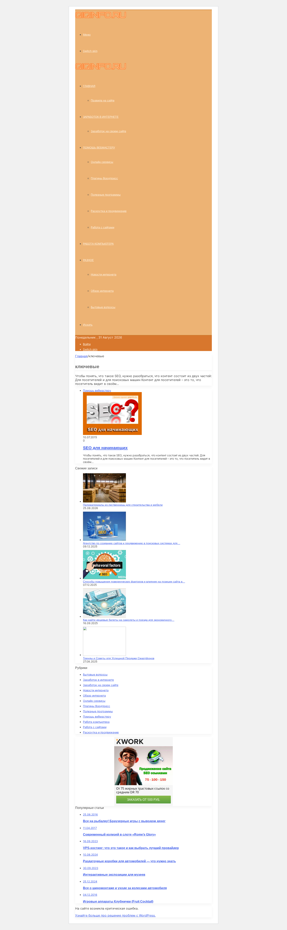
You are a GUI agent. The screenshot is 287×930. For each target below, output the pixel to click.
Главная (81, 356)
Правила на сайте (102, 100)
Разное (88, 260)
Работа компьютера (98, 243)
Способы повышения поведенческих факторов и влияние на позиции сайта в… (134, 581)
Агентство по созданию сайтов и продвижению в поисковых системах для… (131, 543)
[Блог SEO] (100, 17)
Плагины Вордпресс (104, 178)
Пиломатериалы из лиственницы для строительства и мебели (123, 504)
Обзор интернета (102, 290)
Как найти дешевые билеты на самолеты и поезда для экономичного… (128, 619)
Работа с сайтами (102, 227)
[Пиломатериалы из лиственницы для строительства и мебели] (104, 501)
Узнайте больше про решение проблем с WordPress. (115, 915)
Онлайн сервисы (102, 162)
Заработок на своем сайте (108, 131)
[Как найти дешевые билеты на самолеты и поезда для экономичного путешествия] (104, 616)
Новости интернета (103, 274)
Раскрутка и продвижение (109, 211)
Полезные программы (106, 194)
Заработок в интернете (101, 116)
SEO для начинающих (105, 447)
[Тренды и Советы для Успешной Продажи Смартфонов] (104, 654)
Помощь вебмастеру (99, 147)
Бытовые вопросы (103, 307)
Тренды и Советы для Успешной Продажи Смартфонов (118, 658)
